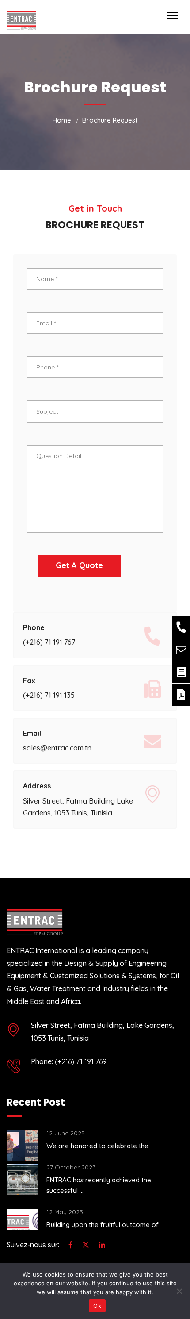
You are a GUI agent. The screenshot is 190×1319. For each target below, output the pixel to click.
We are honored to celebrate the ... (100, 1146)
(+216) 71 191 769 (80, 1061)
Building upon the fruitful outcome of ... (105, 1224)
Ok (97, 1305)
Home (62, 120)
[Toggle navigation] (172, 15)
